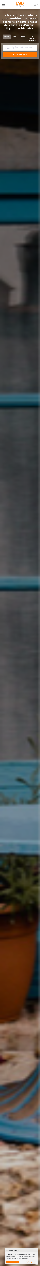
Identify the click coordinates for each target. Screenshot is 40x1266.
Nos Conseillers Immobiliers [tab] (32, 38)
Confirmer (12, 1262)
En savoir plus (25, 1262)
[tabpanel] (20, 50)
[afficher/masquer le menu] (3, 4)
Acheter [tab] (6, 36)
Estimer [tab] (22, 36)
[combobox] (20, 48)
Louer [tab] (14, 36)
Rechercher (20, 54)
